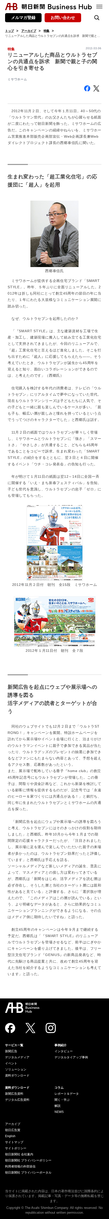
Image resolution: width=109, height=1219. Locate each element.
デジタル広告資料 (17, 1100)
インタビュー (64, 1051)
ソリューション (15, 1069)
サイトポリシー (15, 1148)
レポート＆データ (67, 1093)
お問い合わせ (63, 17)
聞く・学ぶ (62, 1100)
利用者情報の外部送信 (20, 1166)
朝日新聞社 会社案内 (19, 1154)
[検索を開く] (97, 18)
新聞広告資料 (14, 1093)
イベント (11, 1063)
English (10, 1136)
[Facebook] (10, 1028)
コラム (59, 1087)
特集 (46, 31)
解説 (58, 1106)
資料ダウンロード (17, 1075)
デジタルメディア (17, 1057)
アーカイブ (28, 31)
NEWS (59, 1112)
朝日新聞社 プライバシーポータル (28, 1172)
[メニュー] (99, 6)
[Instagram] (51, 1028)
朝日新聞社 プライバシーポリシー (28, 1160)
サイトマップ (14, 1142)
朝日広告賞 (12, 1130)
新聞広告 (11, 1051)
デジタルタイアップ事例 (71, 1057)
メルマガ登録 (23, 17)
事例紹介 (61, 1045)
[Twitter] (30, 1028)
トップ (9, 31)
